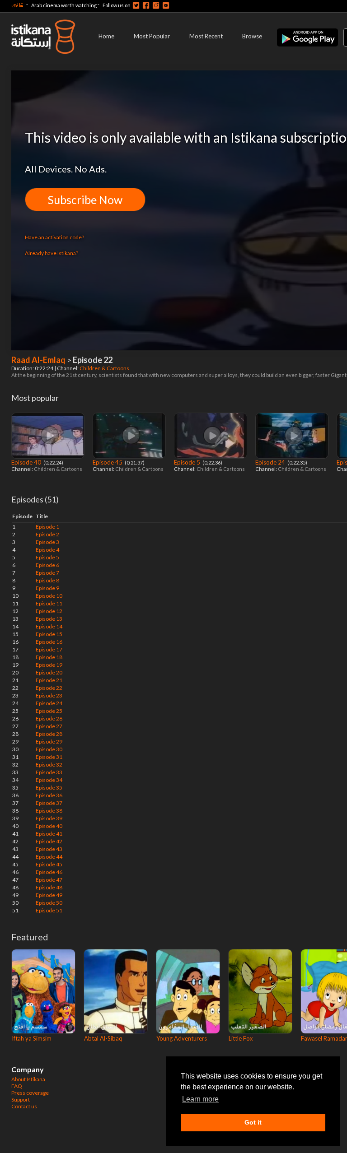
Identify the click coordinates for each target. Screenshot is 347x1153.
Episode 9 (47, 588)
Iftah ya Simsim (32, 1038)
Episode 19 (49, 664)
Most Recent (206, 36)
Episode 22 (49, 687)
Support (20, 1099)
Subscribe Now (85, 199)
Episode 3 (47, 542)
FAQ (16, 1086)
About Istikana (28, 1079)
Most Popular (152, 36)
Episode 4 (47, 549)
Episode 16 (49, 641)
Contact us (24, 1106)
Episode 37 (49, 803)
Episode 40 (26, 462)
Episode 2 (47, 534)
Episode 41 (49, 833)
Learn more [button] (200, 1099)
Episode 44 (49, 856)
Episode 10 (49, 595)
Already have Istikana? (51, 253)
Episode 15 (49, 634)
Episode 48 (49, 887)
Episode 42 (49, 841)
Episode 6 (47, 565)
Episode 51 (49, 910)
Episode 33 (49, 772)
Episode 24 (270, 462)
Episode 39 (49, 818)
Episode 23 (49, 695)
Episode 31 (49, 756)
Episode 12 (49, 611)
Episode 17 (49, 649)
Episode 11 (49, 603)
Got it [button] (253, 1122)
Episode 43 (49, 849)
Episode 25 (49, 710)
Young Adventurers (181, 1038)
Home (106, 36)
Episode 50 (49, 902)
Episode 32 (49, 764)
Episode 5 (188, 462)
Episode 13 (49, 618)
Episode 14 (49, 626)
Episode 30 (49, 749)
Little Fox (241, 1038)
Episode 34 (49, 779)
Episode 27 (49, 726)
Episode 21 (49, 680)
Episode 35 (49, 787)
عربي (17, 3)
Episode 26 (49, 718)
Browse (252, 36)
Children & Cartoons (105, 368)
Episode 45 (108, 462)
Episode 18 (49, 657)
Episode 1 (47, 526)
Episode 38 (49, 810)
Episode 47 (49, 879)
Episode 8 (47, 580)
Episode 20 (49, 672)
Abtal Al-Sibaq (103, 1038)
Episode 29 (49, 741)
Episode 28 (49, 733)
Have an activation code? (54, 237)
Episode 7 (47, 572)
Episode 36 (49, 795)
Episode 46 (49, 872)
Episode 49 (49, 895)
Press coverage (30, 1092)
